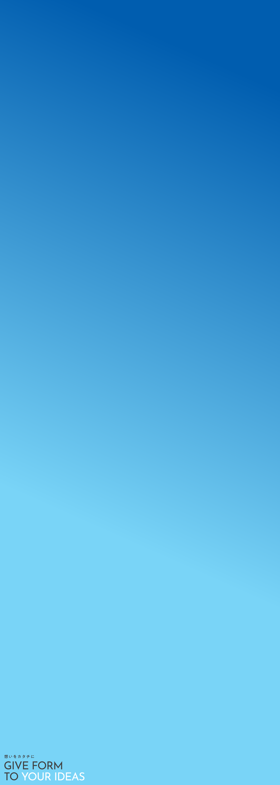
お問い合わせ (269, 3)
